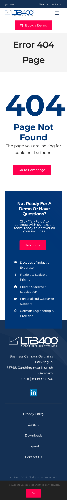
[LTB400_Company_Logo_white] (33, 338)
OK (33, 493)
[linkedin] (33, 392)
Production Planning (48, 4)
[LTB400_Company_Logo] (19, 12)
